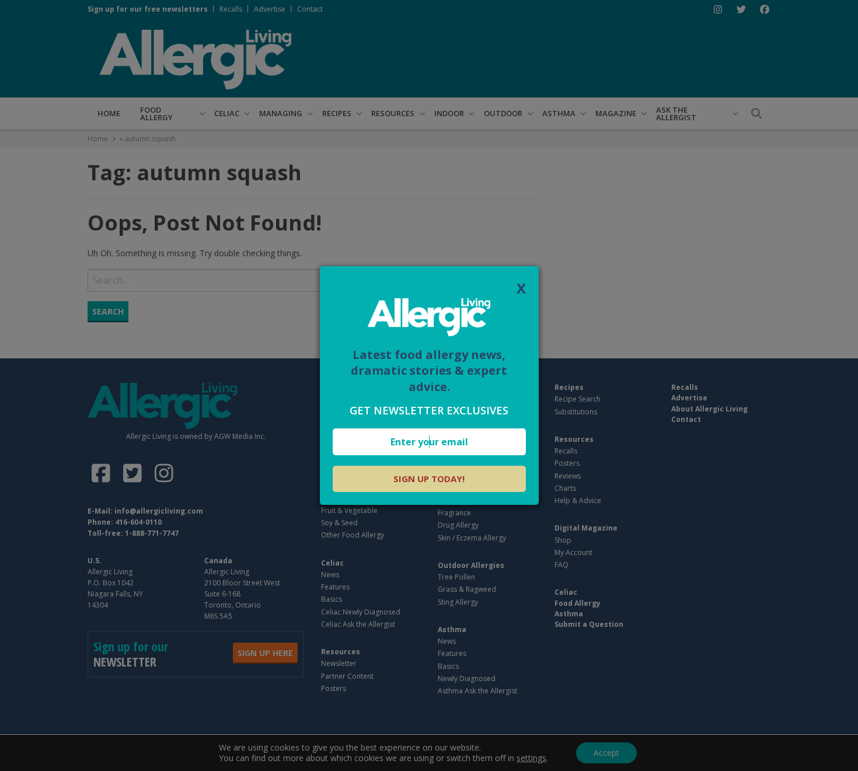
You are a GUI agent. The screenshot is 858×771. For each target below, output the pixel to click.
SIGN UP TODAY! (429, 478)
